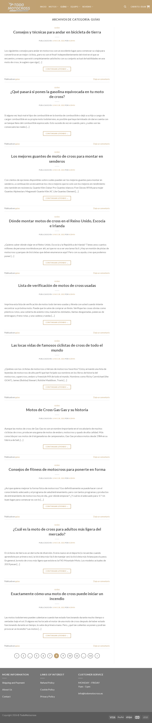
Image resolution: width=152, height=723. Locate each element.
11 (77, 655)
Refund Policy (47, 682)
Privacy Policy (47, 696)
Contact (6, 696)
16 (90, 655)
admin (72, 41)
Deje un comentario (101, 79)
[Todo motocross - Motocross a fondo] (19, 6)
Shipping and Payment (13, 682)
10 (70, 655)
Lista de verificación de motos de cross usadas (57, 285)
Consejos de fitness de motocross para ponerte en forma (57, 469)
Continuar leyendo (57, 69)
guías (63, 7)
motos (52, 7)
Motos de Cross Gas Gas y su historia (57, 409)
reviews (86, 7)
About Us (7, 689)
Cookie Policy (47, 689)
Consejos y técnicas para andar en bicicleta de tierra (57, 32)
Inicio (43, 7)
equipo (74, 7)
